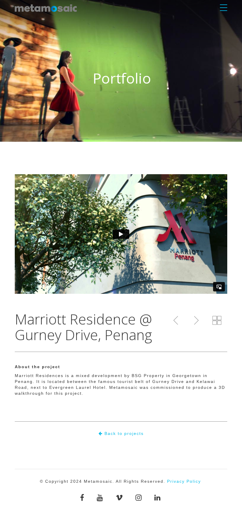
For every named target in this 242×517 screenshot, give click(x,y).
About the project (37, 366)
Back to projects (123, 433)
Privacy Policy (184, 481)
